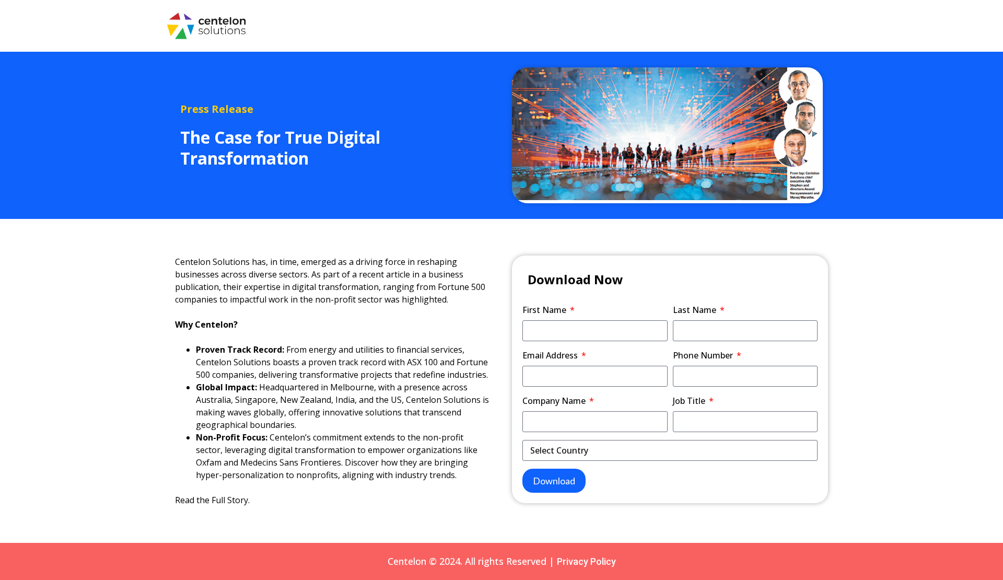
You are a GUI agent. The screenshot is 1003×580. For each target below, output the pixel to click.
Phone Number (704, 355)
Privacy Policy (586, 561)
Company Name (555, 401)
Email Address (551, 355)
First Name (545, 310)
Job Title (690, 401)
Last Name (695, 310)
